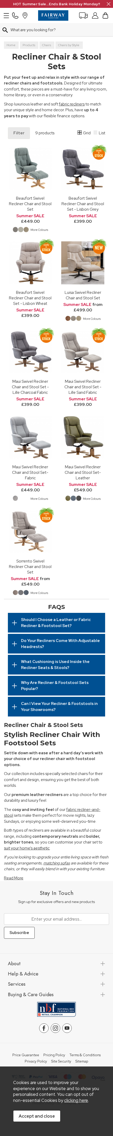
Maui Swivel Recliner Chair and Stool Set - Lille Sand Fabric (82, 387)
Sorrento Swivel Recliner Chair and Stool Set (30, 566)
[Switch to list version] (95, 133)
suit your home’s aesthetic (27, 848)
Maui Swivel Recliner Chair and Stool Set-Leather (83, 472)
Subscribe (19, 932)
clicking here (76, 1100)
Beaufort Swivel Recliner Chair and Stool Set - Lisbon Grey (82, 203)
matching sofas (56, 863)
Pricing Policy (54, 1055)
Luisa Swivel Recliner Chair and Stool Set (83, 295)
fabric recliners (72, 104)
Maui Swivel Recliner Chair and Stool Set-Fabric (30, 472)
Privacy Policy (36, 1061)
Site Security (61, 1061)
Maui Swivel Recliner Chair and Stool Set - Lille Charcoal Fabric (30, 387)
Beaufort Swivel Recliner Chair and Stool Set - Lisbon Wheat (30, 298)
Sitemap (81, 1061)
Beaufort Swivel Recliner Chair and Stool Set (30, 203)
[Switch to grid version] (80, 133)
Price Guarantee (25, 1055)
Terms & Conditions (85, 1055)
